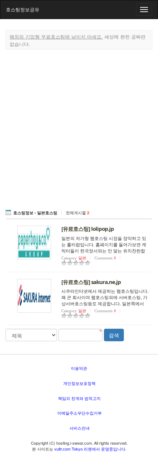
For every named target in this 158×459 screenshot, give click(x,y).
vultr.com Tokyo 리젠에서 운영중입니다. (90, 449)
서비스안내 (79, 428)
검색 (114, 335)
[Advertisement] (79, 128)
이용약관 (79, 368)
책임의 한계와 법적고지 (79, 398)
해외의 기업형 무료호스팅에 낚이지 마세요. (56, 36)
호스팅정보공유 (22, 9)
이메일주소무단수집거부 (79, 413)
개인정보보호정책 (79, 383)
